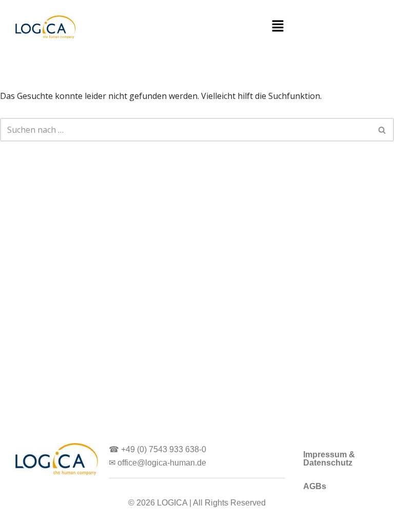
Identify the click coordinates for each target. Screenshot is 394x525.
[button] (277, 26)
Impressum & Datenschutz (329, 458)
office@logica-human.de (161, 462)
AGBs (314, 486)
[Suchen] (382, 130)
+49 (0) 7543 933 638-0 (163, 449)
